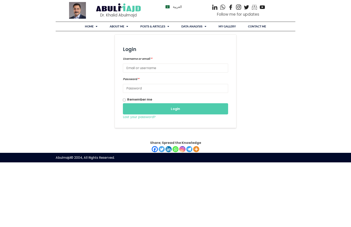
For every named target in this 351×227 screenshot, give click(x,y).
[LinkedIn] (214, 8)
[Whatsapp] (175, 149)
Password (131, 79)
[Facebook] (230, 8)
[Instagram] (238, 8)
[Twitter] (246, 8)
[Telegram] (189, 149)
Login (175, 108)
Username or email (137, 59)
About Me (117, 26)
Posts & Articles (152, 26)
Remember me (139, 99)
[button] (91, 26)
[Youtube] (262, 8)
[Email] (254, 8)
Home (89, 26)
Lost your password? (139, 117)
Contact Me (257, 26)
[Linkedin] (169, 149)
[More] (196, 149)
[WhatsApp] (222, 8)
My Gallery (227, 26)
